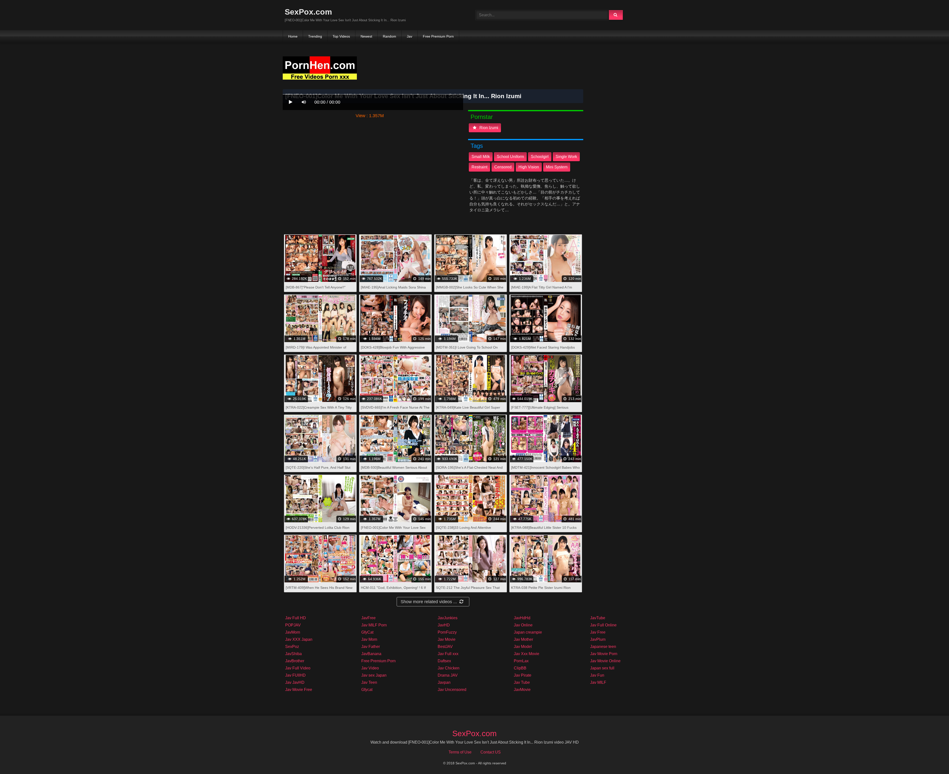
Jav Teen (369, 682)
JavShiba (293, 654)
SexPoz (292, 646)
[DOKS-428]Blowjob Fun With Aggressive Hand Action (393, 349)
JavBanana (371, 654)
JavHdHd (522, 618)
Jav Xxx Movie (526, 654)
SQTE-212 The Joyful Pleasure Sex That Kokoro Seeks (468, 590)
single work (566, 157)
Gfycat (366, 689)
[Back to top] (932, 759)
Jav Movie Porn (603, 654)
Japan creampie (528, 632)
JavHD (444, 625)
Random (389, 36)
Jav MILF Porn (374, 625)
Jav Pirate (522, 675)
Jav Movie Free (298, 689)
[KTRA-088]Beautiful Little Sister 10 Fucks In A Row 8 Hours (544, 530)
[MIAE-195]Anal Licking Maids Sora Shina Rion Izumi (393, 289)
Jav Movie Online (605, 661)
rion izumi (488, 128)
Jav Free (597, 632)
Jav (409, 36)
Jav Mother (523, 639)
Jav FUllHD (295, 675)
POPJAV (293, 625)
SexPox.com (308, 11)
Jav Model (523, 646)
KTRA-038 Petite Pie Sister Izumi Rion (541, 588)
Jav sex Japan (374, 675)
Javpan (444, 682)
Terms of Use (460, 752)
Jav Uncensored (452, 689)
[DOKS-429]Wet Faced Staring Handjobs (543, 347)
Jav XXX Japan (298, 639)
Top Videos (341, 36)
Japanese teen (603, 646)
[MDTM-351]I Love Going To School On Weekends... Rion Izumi (467, 349)
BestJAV (445, 646)
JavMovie (522, 689)
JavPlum (597, 639)
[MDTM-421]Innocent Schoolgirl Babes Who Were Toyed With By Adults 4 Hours (545, 470)
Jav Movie (446, 639)
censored (503, 167)
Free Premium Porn (438, 36)
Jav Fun (597, 675)
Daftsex (444, 661)
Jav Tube (522, 682)
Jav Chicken (448, 668)
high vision (528, 167)
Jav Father (370, 646)
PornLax (521, 661)
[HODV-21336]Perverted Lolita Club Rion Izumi (317, 530)
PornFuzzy (447, 632)
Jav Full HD (295, 618)
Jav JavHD (294, 682)
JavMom (292, 632)
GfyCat (367, 632)
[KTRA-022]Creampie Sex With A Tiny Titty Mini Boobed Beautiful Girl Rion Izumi (319, 410)
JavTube (597, 618)
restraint (479, 167)
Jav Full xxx (448, 654)
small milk (481, 157)
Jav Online (523, 625)
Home (293, 36)
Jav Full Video (297, 668)
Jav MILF (598, 682)
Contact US (490, 752)
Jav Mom (369, 639)
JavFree (368, 618)
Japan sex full (602, 668)
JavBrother (294, 661)
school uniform (510, 157)
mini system (556, 167)
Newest (366, 36)
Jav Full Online (603, 625)
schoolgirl (540, 157)
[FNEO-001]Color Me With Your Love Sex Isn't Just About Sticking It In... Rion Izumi (393, 530)
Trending (315, 36)
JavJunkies (447, 618)
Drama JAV (448, 675)
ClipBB (520, 668)
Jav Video (370, 668)
